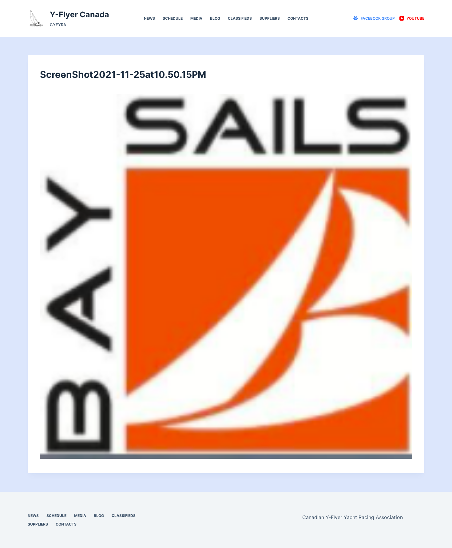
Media (196, 18)
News (149, 18)
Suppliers (270, 18)
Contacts (297, 18)
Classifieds (240, 18)
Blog (215, 18)
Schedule (173, 18)
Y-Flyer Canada (79, 14)
